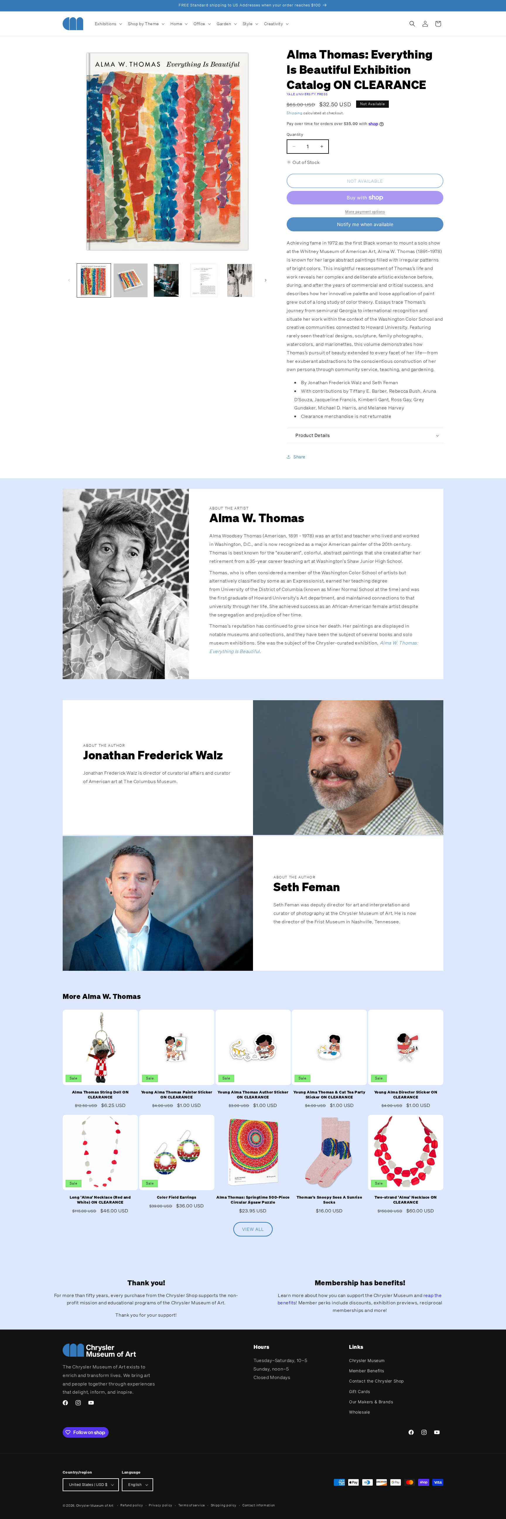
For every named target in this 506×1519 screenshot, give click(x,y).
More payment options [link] (365, 211)
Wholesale (359, 1411)
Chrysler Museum (367, 1360)
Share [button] (299, 456)
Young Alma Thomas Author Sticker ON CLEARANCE (253, 1095)
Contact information (258, 1505)
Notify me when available (365, 224)
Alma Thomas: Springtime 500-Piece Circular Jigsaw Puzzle (253, 1200)
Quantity (295, 134)
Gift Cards (359, 1391)
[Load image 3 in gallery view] (167, 280)
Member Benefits (366, 1370)
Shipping (294, 113)
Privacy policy (160, 1505)
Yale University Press (307, 94)
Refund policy (131, 1505)
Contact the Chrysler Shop (376, 1380)
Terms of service (191, 1505)
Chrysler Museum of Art (95, 1505)
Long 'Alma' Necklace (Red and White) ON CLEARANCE (100, 1200)
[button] (108, 24)
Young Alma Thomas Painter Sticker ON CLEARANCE (176, 1095)
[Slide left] (69, 280)
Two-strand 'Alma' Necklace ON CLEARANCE (406, 1200)
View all (253, 1229)
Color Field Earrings (176, 1197)
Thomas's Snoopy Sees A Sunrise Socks (329, 1200)
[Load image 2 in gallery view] (130, 280)
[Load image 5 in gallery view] (241, 280)
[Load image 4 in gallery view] (204, 280)
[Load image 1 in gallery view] (94, 280)
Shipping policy (224, 1505)
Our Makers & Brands (371, 1401)
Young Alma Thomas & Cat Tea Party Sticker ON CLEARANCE (329, 1095)
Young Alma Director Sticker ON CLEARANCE (405, 1095)
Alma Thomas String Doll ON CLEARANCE (100, 1095)
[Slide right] (265, 280)
